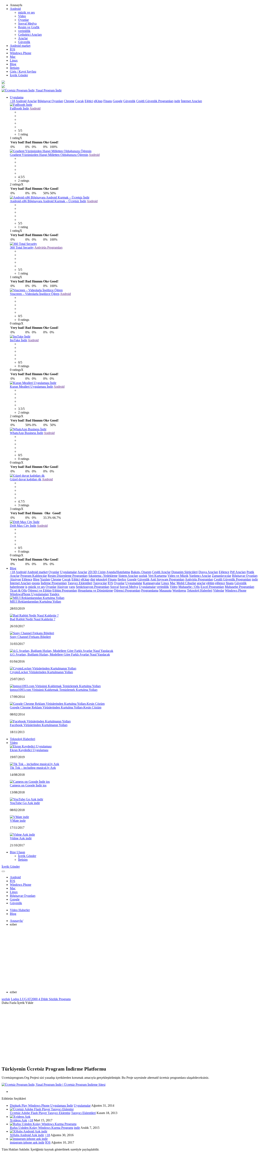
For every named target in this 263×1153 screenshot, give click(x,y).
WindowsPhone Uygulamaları (29, 594)
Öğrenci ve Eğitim (40, 590)
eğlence (220, 583)
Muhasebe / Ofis (189, 586)
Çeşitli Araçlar (161, 572)
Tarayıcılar (100, 583)
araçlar (201, 583)
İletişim (14, 68)
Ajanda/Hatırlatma (118, 572)
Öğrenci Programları (127, 590)
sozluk (143, 575)
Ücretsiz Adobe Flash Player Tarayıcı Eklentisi (40, 1113)
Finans (107, 101)
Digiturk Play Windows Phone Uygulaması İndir (41, 1105)
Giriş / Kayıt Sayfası (23, 71)
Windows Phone (20, 53)
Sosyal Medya (27, 23)
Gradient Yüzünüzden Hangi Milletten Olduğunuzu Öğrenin (49, 155)
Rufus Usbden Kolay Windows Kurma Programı (41, 1127)
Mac (13, 56)
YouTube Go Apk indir (25, 803)
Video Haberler (20, 910)
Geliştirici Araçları (30, 34)
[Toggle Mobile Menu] (3, 871)
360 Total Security (22, 247)
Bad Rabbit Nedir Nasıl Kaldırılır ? (32, 619)
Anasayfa (16, 920)
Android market (20, 45)
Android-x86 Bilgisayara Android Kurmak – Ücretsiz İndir (48, 201)
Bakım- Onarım (141, 572)
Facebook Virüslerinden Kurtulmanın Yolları (38, 725)
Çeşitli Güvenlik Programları (154, 101)
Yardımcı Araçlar (200, 575)
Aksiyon (15, 579)
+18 (12, 101)
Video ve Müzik (177, 575)
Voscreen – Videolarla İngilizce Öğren (34, 294)
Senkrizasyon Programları (92, 586)
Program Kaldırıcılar (33, 575)
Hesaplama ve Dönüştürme (95, 590)
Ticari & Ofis (18, 590)
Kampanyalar (151, 583)
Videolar (218, 590)
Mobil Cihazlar (186, 583)
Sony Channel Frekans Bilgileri (30, 637)
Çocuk (79, 101)
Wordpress (179, 590)
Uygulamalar (68, 572)
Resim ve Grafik (28, 27)
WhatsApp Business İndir (26, 433)
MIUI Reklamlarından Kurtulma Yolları (35, 601)
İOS (12, 49)
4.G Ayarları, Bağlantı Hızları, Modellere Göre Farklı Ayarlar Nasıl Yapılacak (60, 654)
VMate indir (18, 820)
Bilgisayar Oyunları (50, 101)
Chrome (69, 101)
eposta (36, 583)
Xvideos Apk (18, 1120)
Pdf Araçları (238, 572)
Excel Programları (212, 586)
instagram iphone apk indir (27, 1142)
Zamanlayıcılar (221, 575)
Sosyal (114, 586)
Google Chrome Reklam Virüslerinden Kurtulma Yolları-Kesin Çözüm (55, 707)
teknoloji (101, 579)
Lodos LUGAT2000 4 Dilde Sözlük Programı (41, 999)
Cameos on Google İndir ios (28, 785)
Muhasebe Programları (239, 586)
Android (15, 8)
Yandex (54, 594)
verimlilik (24, 31)
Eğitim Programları (64, 590)
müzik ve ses (26, 12)
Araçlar (23, 38)
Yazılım (45, 579)
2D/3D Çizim (97, 572)
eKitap (98, 101)
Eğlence (224, 572)
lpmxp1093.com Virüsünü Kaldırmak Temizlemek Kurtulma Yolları (53, 689)
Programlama (149, 590)
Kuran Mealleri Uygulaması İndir (31, 386)
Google (117, 101)
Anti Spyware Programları (167, 579)
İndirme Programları (54, 583)
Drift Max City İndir (23, 525)
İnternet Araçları (191, 101)
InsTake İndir (18, 340)
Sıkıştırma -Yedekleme (103, 575)
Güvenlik (24, 42)
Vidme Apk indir (21, 838)
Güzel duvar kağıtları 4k (25, 479)
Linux (14, 60)
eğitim (210, 583)
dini (92, 579)
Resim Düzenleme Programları (68, 575)
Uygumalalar (133, 583)
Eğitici (89, 101)
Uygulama (16, 97)
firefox (122, 579)
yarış (72, 586)
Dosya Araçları (208, 572)
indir (177, 101)
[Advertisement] (131, 958)
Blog (13, 64)
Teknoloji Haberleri (199, 590)
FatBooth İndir (19, 108)
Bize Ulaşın (17, 852)
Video (22, 16)
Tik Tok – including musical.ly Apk (33, 767)
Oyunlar (23, 20)
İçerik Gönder (19, 75)
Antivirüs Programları (48, 247)
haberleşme (17, 586)
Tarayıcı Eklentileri (80, 583)
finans (230, 583)
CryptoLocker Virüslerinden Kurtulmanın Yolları (41, 672)
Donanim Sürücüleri (184, 572)
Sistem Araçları (128, 575)
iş (26, 586)
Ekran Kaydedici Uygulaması (29, 750)
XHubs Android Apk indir (27, 1135)
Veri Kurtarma (157, 575)
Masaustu (165, 590)
